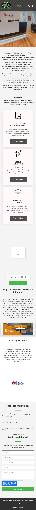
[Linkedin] (20, 503)
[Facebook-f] (16, 503)
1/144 (8, 277)
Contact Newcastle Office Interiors (18, 356)
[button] (32, 5)
